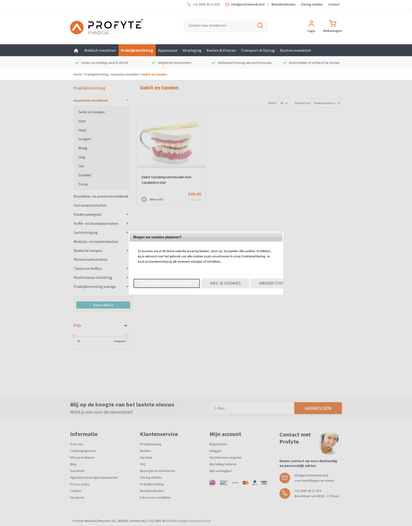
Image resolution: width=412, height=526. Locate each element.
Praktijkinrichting (137, 50)
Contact (334, 4)
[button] (166, 283)
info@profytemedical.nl (248, 4)
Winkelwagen (332, 31)
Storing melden (312, 4)
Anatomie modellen (125, 74)
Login (311, 31)
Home (78, 74)
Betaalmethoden (283, 4)
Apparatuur (168, 50)
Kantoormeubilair (295, 50)
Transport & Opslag (258, 50)
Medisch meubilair (100, 50)
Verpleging (192, 50)
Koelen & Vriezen (221, 50)
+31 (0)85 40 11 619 (206, 4)
